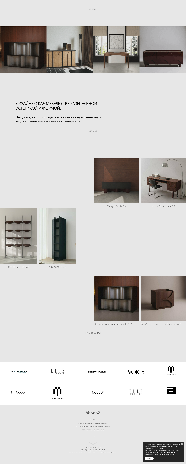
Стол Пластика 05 (163, 206)
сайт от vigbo (93, 459)
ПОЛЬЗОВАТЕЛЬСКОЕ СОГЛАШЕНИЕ (93, 430)
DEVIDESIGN (93, 9)
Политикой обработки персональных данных (160, 454)
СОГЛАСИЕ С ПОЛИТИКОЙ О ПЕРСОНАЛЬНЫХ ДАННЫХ (93, 426)
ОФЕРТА (93, 420)
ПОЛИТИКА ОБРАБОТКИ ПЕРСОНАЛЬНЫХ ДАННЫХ (93, 423)
